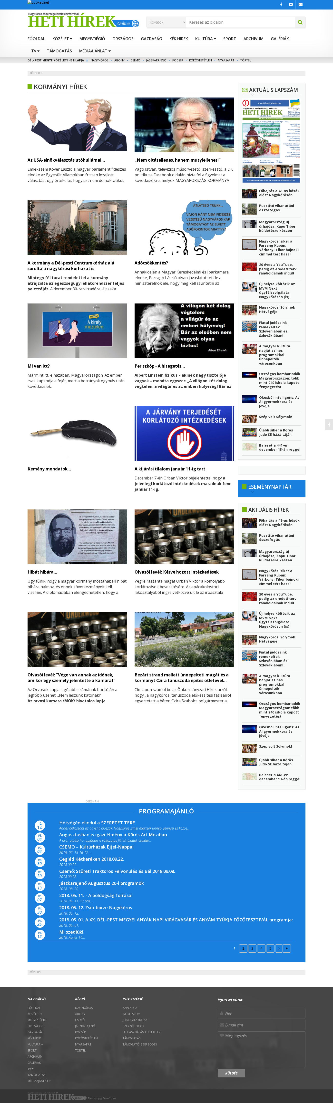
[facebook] (329, 424)
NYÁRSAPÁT (226, 60)
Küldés (231, 1073)
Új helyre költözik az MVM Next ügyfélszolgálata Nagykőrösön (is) (277, 290)
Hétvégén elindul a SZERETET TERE (97, 823)
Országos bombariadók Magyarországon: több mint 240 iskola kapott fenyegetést (279, 380)
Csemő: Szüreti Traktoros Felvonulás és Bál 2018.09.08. (117, 871)
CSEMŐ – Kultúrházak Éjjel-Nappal (96, 847)
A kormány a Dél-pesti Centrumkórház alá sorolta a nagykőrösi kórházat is (71, 265)
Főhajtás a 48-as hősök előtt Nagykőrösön (279, 192)
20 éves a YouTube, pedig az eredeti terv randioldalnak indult (277, 268)
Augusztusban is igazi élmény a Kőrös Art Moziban (113, 835)
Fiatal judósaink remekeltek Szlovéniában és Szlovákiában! (273, 329)
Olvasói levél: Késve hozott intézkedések (177, 572)
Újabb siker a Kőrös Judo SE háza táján (276, 432)
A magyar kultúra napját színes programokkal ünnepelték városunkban (274, 354)
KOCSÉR (177, 60)
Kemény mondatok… (49, 469)
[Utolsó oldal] (287, 948)
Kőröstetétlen (200, 60)
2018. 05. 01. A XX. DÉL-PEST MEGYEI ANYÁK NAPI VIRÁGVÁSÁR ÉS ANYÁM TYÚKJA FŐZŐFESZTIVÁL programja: (176, 920)
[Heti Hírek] (83, 20)
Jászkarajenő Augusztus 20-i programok (101, 883)
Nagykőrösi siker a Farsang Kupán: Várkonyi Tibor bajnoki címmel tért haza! (279, 247)
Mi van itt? (39, 366)
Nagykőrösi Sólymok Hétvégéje (277, 309)
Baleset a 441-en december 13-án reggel (279, 447)
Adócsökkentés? (151, 263)
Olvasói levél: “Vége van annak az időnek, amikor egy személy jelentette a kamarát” (72, 677)
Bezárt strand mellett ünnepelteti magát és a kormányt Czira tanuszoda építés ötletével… (182, 677)
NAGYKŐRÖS (99, 60)
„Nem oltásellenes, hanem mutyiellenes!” (178, 160)
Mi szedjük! (71, 932)
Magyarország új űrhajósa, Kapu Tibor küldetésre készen (277, 226)
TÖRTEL (245, 60)
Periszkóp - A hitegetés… (160, 366)
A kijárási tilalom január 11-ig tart (170, 469)
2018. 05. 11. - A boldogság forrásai (96, 895)
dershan (92, 801)
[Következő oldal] (279, 948)
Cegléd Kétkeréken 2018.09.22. (91, 859)
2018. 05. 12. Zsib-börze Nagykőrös (95, 907)
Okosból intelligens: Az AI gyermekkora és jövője (279, 401)
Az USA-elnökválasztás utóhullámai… (66, 160)
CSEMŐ (135, 60)
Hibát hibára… (42, 572)
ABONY (119, 60)
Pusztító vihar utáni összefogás (276, 207)
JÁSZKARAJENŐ (156, 60)
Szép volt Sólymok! (275, 416)
